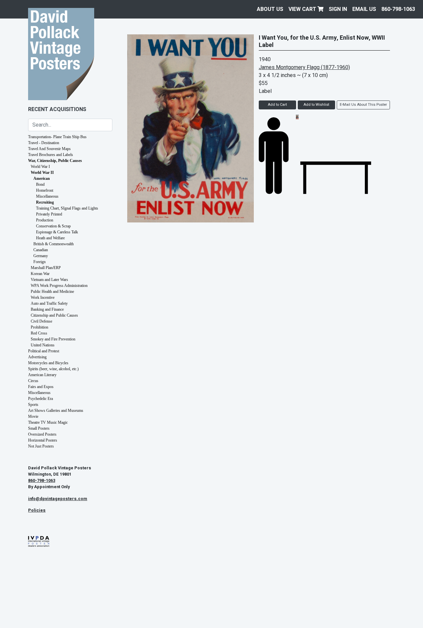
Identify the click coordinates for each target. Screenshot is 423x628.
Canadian (40, 250)
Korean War (40, 273)
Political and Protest (43, 351)
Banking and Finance (47, 309)
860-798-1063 (398, 9)
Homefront (44, 190)
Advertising (37, 357)
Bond (40, 184)
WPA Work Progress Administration (59, 285)
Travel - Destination (43, 142)
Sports (33, 404)
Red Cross (39, 333)
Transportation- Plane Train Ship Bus (57, 137)
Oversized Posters (42, 434)
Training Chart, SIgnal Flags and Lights (67, 208)
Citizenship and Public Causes (54, 315)
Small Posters (39, 428)
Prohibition (39, 327)
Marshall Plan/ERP (46, 267)
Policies (37, 510)
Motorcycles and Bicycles (48, 363)
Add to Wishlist (316, 104)
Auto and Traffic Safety (49, 303)
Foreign (39, 261)
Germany (40, 256)
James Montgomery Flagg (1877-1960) (304, 67)
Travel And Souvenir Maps (49, 148)
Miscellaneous (47, 196)
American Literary (42, 375)
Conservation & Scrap (53, 226)
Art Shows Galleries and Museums (55, 410)
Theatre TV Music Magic (48, 422)
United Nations (43, 345)
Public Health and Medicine (52, 291)
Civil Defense (41, 321)
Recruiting (45, 202)
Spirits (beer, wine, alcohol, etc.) (53, 369)
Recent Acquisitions (57, 109)
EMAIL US (364, 9)
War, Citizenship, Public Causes (55, 160)
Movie (33, 416)
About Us (270, 9)
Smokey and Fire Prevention (53, 339)
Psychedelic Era (40, 398)
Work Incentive (43, 297)
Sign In (338, 9)
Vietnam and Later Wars (49, 279)
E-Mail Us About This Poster (363, 104)
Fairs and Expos (41, 386)
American (41, 178)
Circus (33, 380)
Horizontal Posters (42, 440)
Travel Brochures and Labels (50, 154)
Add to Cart (277, 104)
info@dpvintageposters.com (57, 499)
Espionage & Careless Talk (57, 232)
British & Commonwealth (53, 244)
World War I (40, 166)
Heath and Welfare (50, 238)
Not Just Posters (41, 446)
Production (44, 220)
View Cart (303, 9)
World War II (42, 172)
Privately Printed (49, 214)
